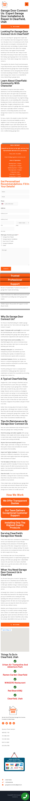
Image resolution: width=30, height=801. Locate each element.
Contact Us (5, 268)
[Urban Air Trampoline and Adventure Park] (15, 661)
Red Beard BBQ (15, 690)
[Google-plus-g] (10, 723)
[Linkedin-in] (14, 723)
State (17, 225)
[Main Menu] (26, 4)
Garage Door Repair (8, 237)
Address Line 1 (4, 213)
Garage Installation (8, 243)
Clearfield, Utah (15, 698)
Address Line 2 (4, 219)
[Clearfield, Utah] (15, 695)
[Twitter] (7, 723)
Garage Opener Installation (10, 239)
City (2, 225)
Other (4, 245)
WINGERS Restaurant (15, 682)
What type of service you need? (10, 235)
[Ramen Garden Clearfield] (15, 671)
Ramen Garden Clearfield (15, 674)
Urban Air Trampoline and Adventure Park (15, 665)
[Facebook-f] (3, 723)
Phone (2, 201)
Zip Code (3, 231)
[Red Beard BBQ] (15, 687)
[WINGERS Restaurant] (15, 679)
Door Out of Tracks (8, 241)
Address (3, 208)
